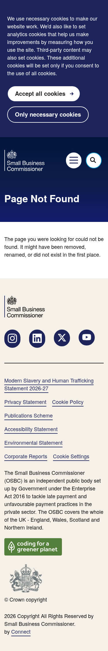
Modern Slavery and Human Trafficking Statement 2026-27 (49, 384)
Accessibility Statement (31, 429)
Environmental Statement (33, 442)
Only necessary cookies (48, 114)
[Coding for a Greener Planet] (33, 546)
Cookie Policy (68, 401)
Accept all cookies (40, 93)
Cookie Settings (71, 456)
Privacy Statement (25, 401)
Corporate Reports (25, 456)
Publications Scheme (28, 415)
